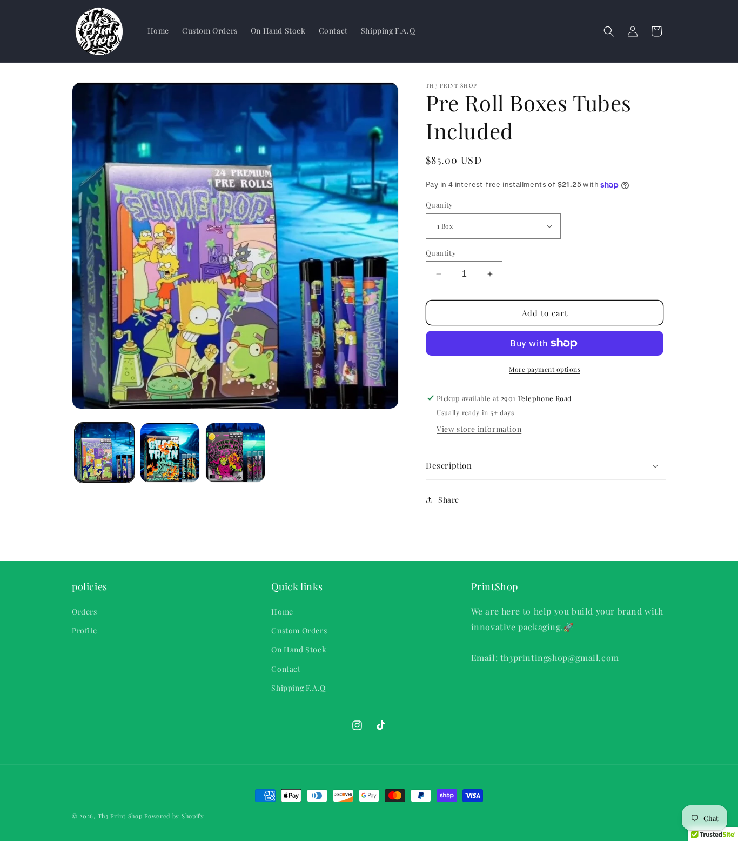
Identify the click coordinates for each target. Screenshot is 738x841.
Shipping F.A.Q (298, 688)
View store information (479, 429)
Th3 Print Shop (120, 816)
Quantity (441, 252)
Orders (84, 611)
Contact (285, 669)
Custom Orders (299, 630)
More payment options (544, 369)
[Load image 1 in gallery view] (105, 453)
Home (282, 611)
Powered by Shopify (174, 816)
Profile (84, 630)
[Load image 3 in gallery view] (235, 453)
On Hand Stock (298, 649)
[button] (609, 31)
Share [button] (448, 500)
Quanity (439, 204)
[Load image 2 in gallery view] (170, 453)
